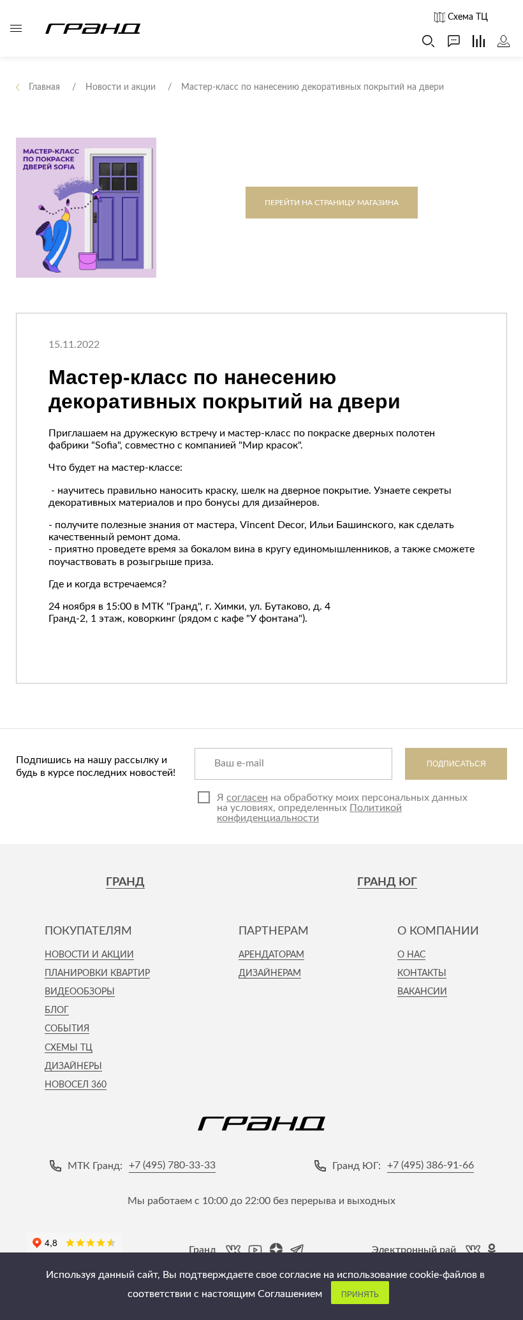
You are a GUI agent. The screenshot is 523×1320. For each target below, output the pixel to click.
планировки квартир (97, 973)
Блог (57, 1010)
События (67, 1028)
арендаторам (271, 955)
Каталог (16, 28)
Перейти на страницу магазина (332, 202)
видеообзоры (80, 991)
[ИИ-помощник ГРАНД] (447, 41)
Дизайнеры (73, 1066)
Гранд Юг (387, 882)
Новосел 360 (76, 1084)
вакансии (422, 991)
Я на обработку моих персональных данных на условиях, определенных (342, 808)
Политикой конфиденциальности (309, 813)
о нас (411, 955)
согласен (247, 798)
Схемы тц (68, 1048)
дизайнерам (270, 973)
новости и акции (89, 955)
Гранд (125, 882)
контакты (421, 973)
